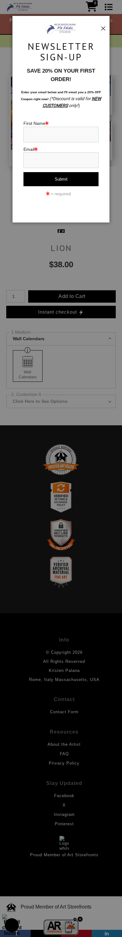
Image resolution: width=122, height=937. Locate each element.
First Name (34, 123)
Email (28, 149)
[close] (103, 28)
